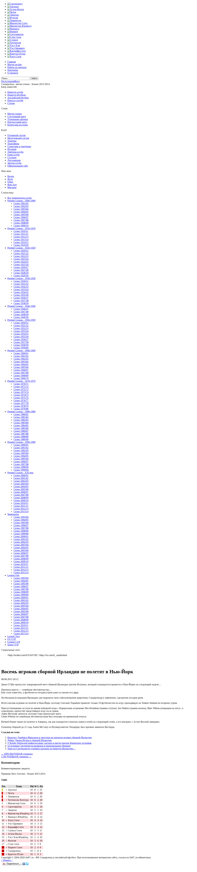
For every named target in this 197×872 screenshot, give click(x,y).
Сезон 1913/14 (21, 239)
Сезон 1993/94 (21, 453)
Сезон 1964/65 (21, 364)
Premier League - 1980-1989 (21, 411)
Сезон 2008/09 (21, 497)
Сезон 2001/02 (21, 478)
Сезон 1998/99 (21, 467)
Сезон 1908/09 (21, 223)
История (11, 149)
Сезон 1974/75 (21, 395)
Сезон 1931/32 (21, 284)
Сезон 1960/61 (21, 353)
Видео (10, 176)
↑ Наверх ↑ (7, 860)
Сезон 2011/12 (21, 506)
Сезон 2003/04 (21, 483)
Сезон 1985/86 (21, 428)
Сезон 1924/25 (21, 261)
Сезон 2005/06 (21, 489)
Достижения (13, 160)
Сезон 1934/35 (21, 292)
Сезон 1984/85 (21, 425)
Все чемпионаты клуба (19, 198)
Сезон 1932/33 (21, 286)
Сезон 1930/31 (21, 281)
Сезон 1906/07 (21, 217)
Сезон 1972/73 (21, 389)
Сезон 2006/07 (21, 492)
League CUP (13, 642)
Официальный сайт (17, 166)
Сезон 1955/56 (21, 336)
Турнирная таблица (17, 119)
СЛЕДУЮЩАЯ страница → (16, 756)
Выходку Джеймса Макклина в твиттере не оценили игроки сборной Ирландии (49, 737)
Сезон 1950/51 (21, 322)
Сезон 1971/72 (21, 386)
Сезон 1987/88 (21, 433)
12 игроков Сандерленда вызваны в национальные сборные (38, 745)
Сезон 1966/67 (21, 370)
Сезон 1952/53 (21, 328)
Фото (10, 179)
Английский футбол (18, 97)
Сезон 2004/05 (21, 486)
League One (13, 575)
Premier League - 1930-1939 (21, 278)
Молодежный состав (18, 138)
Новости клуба (15, 92)
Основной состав (16, 135)
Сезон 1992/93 (21, 450)
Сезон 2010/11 (21, 503)
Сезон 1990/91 (21, 445)
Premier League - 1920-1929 (21, 248)
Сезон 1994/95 (21, 456)
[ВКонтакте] (24, 864)
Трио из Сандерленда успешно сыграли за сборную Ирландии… (41, 748)
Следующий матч (16, 116)
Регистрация (7, 81)
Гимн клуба (13, 154)
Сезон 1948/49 (21, 314)
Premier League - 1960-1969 (21, 350)
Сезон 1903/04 (21, 209)
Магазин (11, 187)
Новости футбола (16, 95)
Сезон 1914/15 (21, 242)
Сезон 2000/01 (21, 475)
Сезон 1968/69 (21, 375)
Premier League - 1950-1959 (21, 320)
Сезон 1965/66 (21, 367)
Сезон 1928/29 (21, 272)
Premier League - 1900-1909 (21, 200)
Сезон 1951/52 (21, 325)
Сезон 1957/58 (21, 342)
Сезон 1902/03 (21, 206)
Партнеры (12, 70)
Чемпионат (13, 514)
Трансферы (13, 143)
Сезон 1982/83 (21, 420)
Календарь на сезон (17, 124)
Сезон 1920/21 (21, 250)
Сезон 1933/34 (21, 289)
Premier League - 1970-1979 (21, 381)
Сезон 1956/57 (21, 339)
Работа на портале (16, 67)
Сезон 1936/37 (21, 297)
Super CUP (13, 644)
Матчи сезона (14, 113)
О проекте (12, 73)
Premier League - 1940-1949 (21, 306)
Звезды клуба (14, 163)
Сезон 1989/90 (21, 439)
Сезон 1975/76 (21, 397)
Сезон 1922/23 (21, 256)
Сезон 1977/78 (21, 403)
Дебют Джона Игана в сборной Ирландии (29, 740)
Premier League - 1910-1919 (21, 228)
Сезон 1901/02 (21, 203)
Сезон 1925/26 (21, 264)
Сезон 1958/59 (21, 345)
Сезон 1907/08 (21, 220)
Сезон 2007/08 (21, 495)
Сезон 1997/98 (21, 464)
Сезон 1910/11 (21, 231)
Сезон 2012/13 (21, 508)
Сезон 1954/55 (21, 334)
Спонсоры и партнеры (19, 146)
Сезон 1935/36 (21, 295)
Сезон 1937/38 (21, 300)
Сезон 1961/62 (21, 356)
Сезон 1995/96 (21, 458)
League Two (13, 636)
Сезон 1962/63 (21, 359)
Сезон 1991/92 (21, 447)
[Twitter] (27, 864)
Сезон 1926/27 (21, 267)
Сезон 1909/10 (21, 225)
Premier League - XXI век (20, 472)
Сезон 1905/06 (21, 214)
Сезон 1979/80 (21, 408)
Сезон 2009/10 (21, 500)
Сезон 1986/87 (21, 431)
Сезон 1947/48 (21, 311)
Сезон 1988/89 (21, 436)
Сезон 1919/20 (21, 245)
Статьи (11, 103)
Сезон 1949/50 (21, 317)
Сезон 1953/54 (21, 331)
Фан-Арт (12, 184)
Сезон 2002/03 (21, 481)
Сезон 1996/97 (21, 461)
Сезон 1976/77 (21, 400)
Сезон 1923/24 (21, 259)
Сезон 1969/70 (21, 378)
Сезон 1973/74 (21, 392)
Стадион (11, 157)
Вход (17, 81)
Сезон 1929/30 (21, 275)
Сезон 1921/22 (21, 253)
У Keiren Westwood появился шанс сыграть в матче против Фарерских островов (49, 743)
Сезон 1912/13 (21, 236)
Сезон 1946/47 (21, 309)
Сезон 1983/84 (21, 422)
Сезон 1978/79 (21, 406)
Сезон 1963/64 (21, 361)
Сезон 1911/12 (21, 234)
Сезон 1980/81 (21, 414)
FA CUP (11, 639)
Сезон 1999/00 (21, 470)
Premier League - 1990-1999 (21, 442)
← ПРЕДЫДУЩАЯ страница (17, 754)
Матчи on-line (14, 64)
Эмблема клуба (15, 152)
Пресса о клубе (15, 100)
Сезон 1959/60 (21, 347)
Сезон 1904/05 (21, 211)
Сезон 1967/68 (21, 372)
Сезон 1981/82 (21, 417)
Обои (10, 182)
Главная (11, 61)
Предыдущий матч (17, 122)
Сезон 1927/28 (21, 270)
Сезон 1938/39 (21, 303)
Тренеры (11, 141)
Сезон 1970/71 (21, 384)
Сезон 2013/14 (21, 511)
